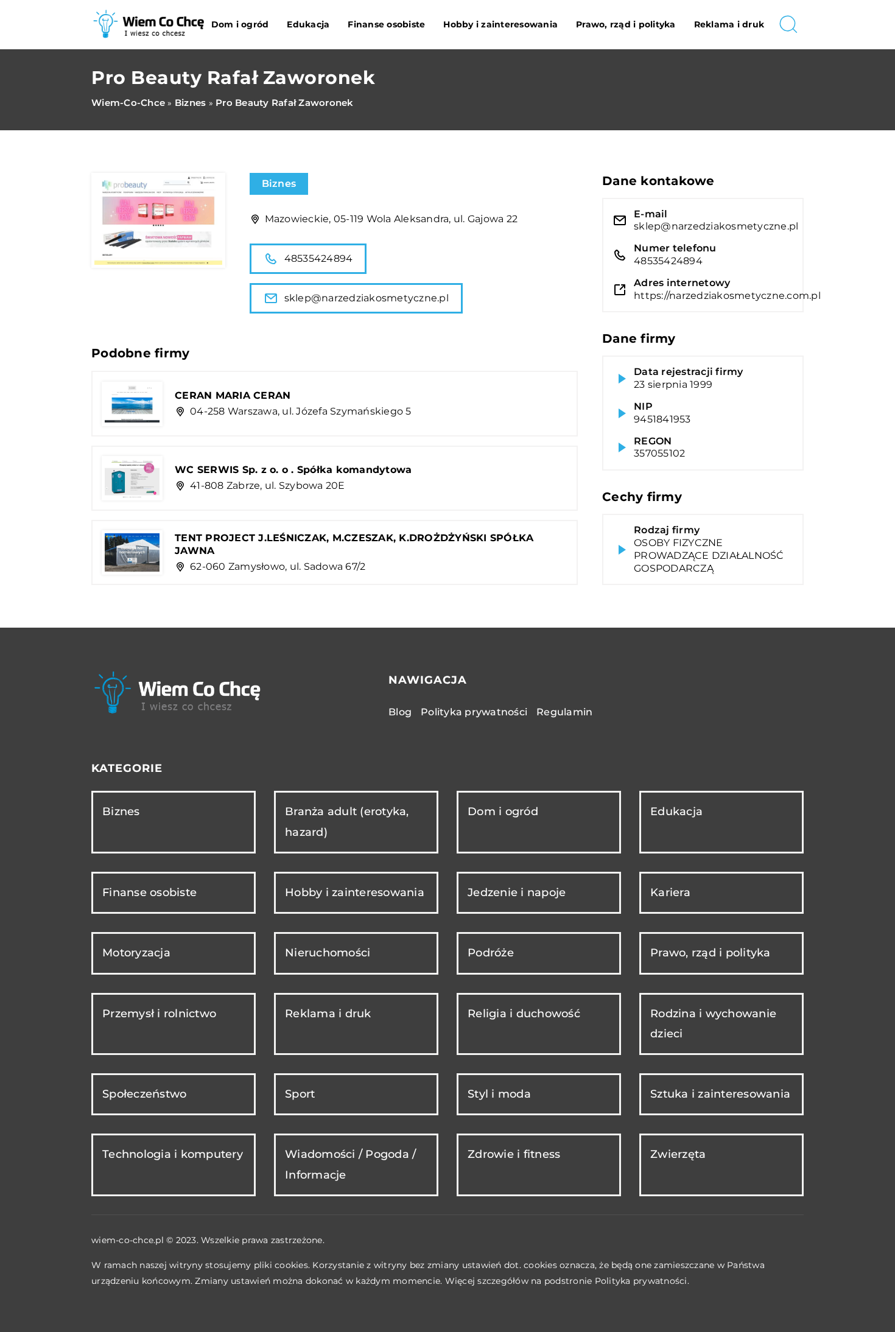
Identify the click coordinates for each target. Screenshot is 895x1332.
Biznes (279, 183)
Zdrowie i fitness (514, 1154)
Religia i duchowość (524, 1013)
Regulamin (564, 712)
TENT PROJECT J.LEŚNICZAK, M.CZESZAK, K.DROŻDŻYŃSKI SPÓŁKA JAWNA (354, 544)
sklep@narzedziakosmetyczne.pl (366, 298)
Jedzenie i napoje (517, 892)
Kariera (670, 892)
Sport (300, 1094)
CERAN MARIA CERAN (232, 395)
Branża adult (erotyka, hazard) (347, 821)
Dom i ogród (240, 24)
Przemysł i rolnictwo (159, 1013)
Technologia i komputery (172, 1154)
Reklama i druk (729, 24)
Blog (400, 712)
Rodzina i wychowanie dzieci (713, 1023)
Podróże (491, 952)
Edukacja (308, 24)
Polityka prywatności (474, 712)
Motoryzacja (136, 952)
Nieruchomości (327, 952)
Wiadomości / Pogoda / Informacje (350, 1164)
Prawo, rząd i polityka (626, 24)
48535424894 (318, 258)
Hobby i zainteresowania (500, 24)
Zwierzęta (678, 1154)
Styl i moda (499, 1094)
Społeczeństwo (144, 1094)
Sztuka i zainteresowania (720, 1094)
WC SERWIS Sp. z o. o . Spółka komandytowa (293, 469)
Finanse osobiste (386, 24)
